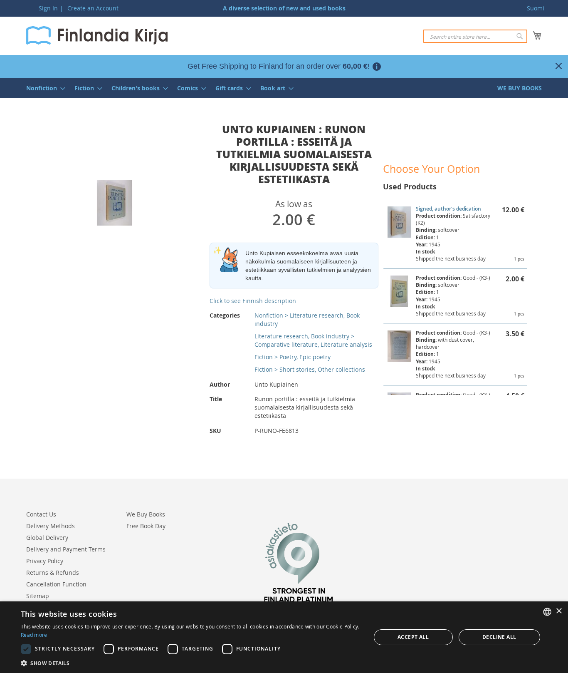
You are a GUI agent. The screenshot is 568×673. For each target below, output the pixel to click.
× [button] (559, 611)
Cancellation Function (56, 584)
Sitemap (37, 596)
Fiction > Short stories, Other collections (309, 369)
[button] (190, 663)
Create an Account (93, 8)
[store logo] (97, 35)
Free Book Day (145, 526)
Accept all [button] (413, 637)
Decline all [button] (499, 637)
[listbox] (547, 612)
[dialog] (284, 637)
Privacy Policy (44, 561)
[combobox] (475, 36)
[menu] (284, 88)
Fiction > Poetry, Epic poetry (292, 357)
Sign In (48, 8)
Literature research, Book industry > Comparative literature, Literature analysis (313, 340)
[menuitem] (43, 88)
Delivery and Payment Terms (66, 549)
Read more (34, 634)
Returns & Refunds (52, 572)
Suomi (535, 8)
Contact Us (41, 514)
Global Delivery (47, 537)
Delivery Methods (50, 526)
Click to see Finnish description (253, 301)
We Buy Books (145, 514)
